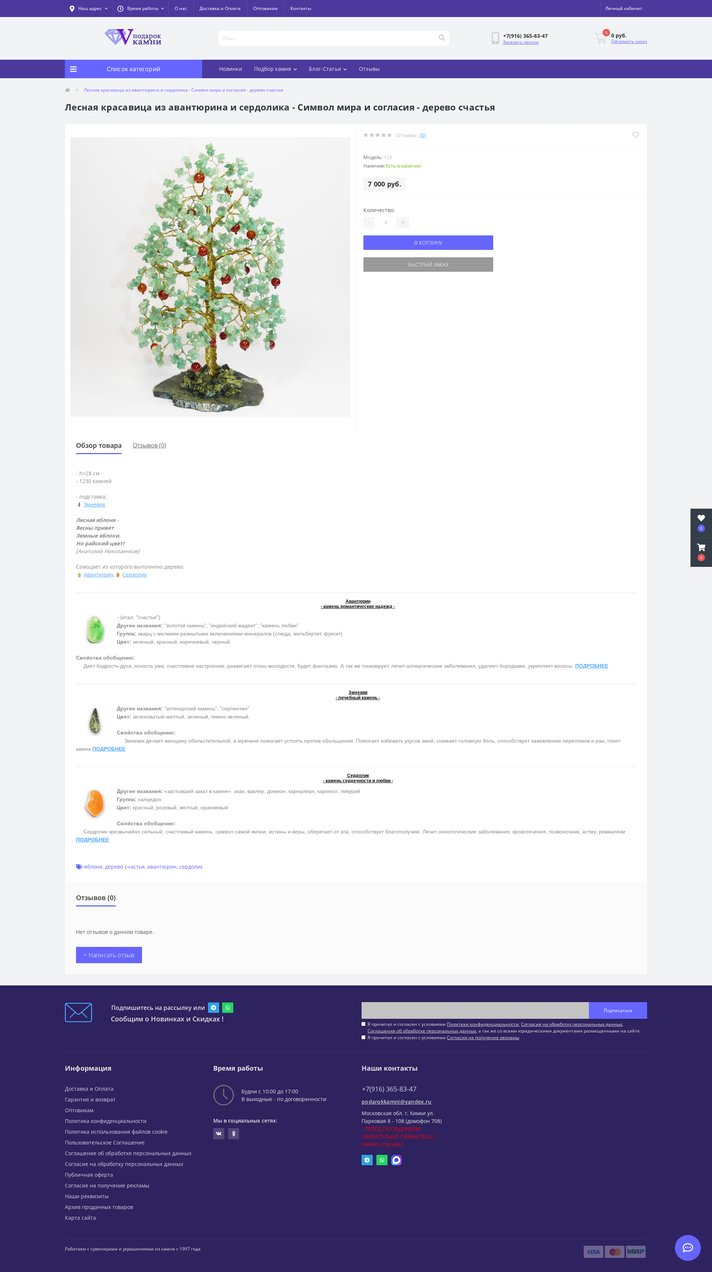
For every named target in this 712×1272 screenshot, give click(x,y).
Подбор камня (272, 68)
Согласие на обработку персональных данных (124, 1163)
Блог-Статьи (325, 68)
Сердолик (134, 574)
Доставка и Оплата (220, 8)
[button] (140, 8)
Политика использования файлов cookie (116, 1131)
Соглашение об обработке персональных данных (128, 1153)
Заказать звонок (521, 42)
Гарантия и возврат (90, 1099)
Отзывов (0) (149, 445)
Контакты (300, 8)
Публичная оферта (89, 1174)
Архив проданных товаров (99, 1206)
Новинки (230, 68)
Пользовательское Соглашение (105, 1142)
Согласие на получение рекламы (107, 1185)
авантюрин (162, 866)
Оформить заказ (629, 41)
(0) (423, 135)
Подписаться (618, 1010)
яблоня (93, 866)
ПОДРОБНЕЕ (591, 666)
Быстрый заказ (428, 264)
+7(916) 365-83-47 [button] (389, 1089)
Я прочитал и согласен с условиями (443, 1037)
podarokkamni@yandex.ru (397, 1101)
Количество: (379, 210)
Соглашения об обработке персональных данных (421, 1031)
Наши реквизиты (87, 1196)
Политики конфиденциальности (483, 1024)
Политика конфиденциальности (105, 1120)
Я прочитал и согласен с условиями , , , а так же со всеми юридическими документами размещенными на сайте (503, 1027)
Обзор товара (99, 445)
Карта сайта (80, 1217)
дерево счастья (125, 866)
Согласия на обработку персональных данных (571, 1024)
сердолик (191, 866)
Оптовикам (265, 8)
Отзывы (369, 68)
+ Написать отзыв (109, 955)
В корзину (428, 242)
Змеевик (94, 504)
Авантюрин (98, 574)
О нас (181, 8)
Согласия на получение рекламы (483, 1037)
